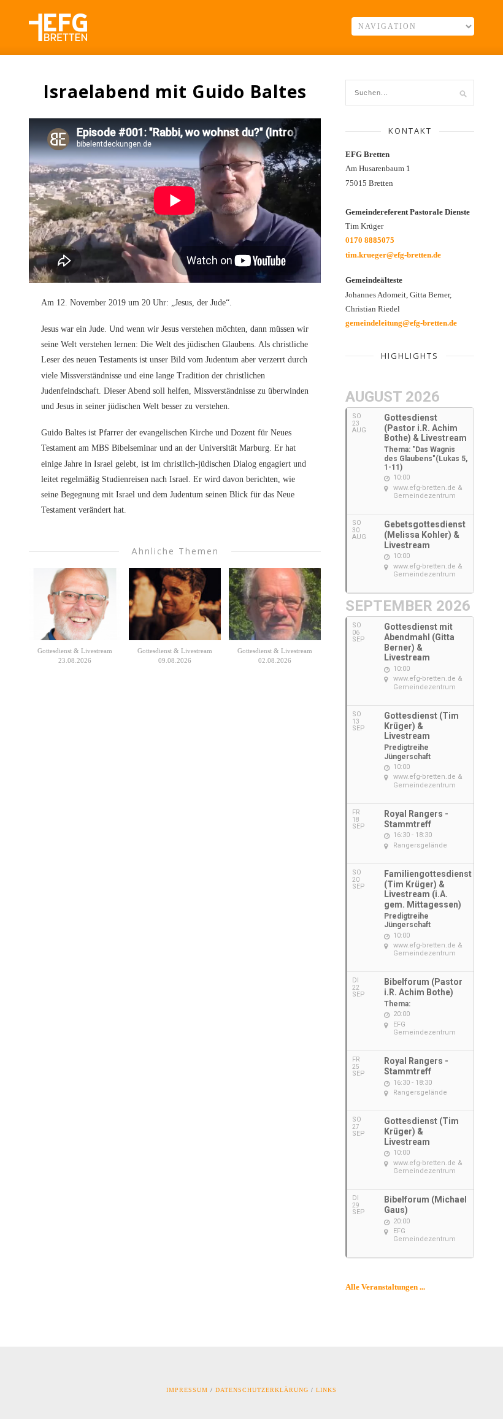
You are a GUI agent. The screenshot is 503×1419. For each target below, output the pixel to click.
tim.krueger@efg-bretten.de (393, 254)
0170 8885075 (369, 240)
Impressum (187, 1389)
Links (326, 1389)
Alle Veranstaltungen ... (385, 1286)
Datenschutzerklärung (262, 1389)
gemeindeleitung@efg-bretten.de (401, 322)
